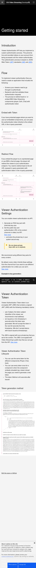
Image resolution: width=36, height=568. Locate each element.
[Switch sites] (33, 2)
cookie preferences (8, 556)
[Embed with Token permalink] (19, 112)
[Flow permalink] (9, 73)
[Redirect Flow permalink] (15, 154)
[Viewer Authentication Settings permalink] (13, 213)
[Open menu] (2, 2)
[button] (34, 543)
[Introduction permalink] (18, 45)
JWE (23, 62)
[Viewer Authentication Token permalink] (10, 297)
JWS (30, 62)
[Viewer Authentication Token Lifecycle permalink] (11, 353)
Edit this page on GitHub (9, 473)
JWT (11, 62)
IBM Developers (18, 2)
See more (7, 235)
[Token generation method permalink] (25, 388)
